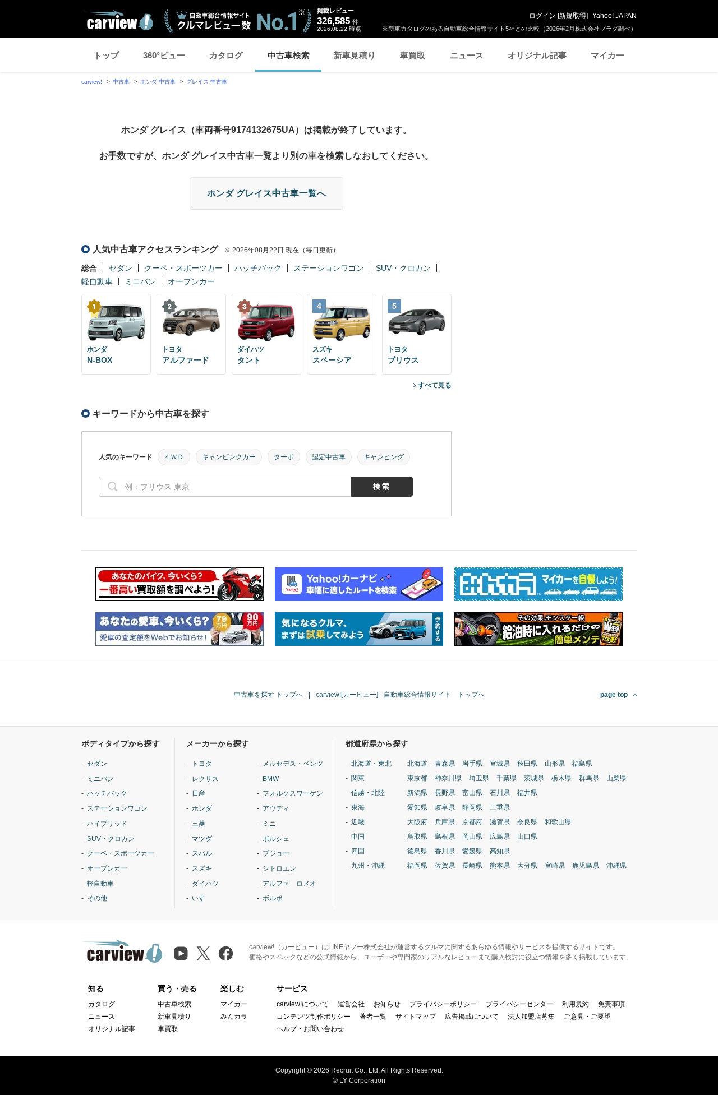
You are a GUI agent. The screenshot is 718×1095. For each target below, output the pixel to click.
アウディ (276, 808)
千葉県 (506, 778)
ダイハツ (205, 884)
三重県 (500, 807)
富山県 (472, 793)
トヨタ (202, 764)
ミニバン (140, 281)
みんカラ (233, 1016)
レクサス (205, 779)
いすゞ (202, 898)
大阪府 (417, 822)
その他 (97, 898)
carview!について (303, 1004)
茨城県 (534, 778)
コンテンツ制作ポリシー (314, 1016)
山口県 (527, 836)
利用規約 (575, 1004)
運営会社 (351, 1004)
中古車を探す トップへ (268, 694)
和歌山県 (558, 822)
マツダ (202, 839)
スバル (202, 853)
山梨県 (616, 778)
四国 (358, 851)
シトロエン (279, 868)
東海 (358, 807)
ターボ (284, 457)
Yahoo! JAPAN (614, 16)
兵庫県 (445, 822)
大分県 (527, 866)
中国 (358, 836)
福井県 (527, 793)
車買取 (412, 55)
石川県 (500, 793)
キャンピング (383, 457)
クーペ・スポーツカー (183, 268)
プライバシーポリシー (443, 1004)
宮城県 (500, 764)
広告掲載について (472, 1016)
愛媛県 (472, 851)
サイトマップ (415, 1016)
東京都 (417, 778)
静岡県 (472, 807)
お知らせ (387, 1004)
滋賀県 (500, 822)
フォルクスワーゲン (293, 793)
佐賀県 (445, 866)
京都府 (472, 822)
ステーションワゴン (328, 268)
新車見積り (355, 55)
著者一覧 (373, 1016)
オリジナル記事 (537, 55)
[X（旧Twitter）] (203, 953)
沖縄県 (616, 866)
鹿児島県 (585, 866)
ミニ (269, 824)
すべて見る (435, 385)
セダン (120, 268)
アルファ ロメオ (289, 884)
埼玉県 (479, 778)
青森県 (445, 764)
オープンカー (191, 281)
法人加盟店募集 (531, 1016)
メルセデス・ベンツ (293, 764)
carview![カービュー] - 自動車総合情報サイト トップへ (400, 694)
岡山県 (472, 836)
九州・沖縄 (368, 866)
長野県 (445, 793)
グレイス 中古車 (206, 81)
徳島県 (417, 851)
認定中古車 (329, 457)
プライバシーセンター (519, 1004)
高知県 (500, 851)
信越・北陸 (368, 793)
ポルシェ (276, 839)
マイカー (607, 55)
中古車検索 (289, 55)
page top (614, 694)
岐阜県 (445, 807)
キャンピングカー (229, 457)
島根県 (445, 836)
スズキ (202, 868)
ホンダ (202, 808)
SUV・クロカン (403, 268)
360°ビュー (164, 55)
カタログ (226, 55)
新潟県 (417, 793)
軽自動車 (97, 281)
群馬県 (589, 778)
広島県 (500, 836)
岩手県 (472, 764)
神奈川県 (448, 778)
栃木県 (561, 778)
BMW (271, 779)
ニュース (467, 55)
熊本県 (500, 866)
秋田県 (527, 764)
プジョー (276, 853)
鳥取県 (417, 836)
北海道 (417, 764)
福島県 (582, 764)
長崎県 (472, 866)
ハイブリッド (107, 824)
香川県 (445, 851)
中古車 (121, 81)
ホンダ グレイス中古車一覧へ (266, 193)
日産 (198, 793)
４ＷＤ (174, 457)
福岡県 (417, 866)
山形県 (555, 764)
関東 (358, 778)
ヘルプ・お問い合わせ (310, 1029)
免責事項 (611, 1004)
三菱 (198, 824)
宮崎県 (555, 866)
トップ (106, 55)
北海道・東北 (371, 764)
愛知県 (417, 807)
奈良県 (527, 822)
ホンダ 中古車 (158, 81)
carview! (91, 81)
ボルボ (273, 898)
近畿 (358, 822)
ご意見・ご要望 (587, 1016)
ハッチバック (258, 268)
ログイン (542, 16)
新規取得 (572, 16)
